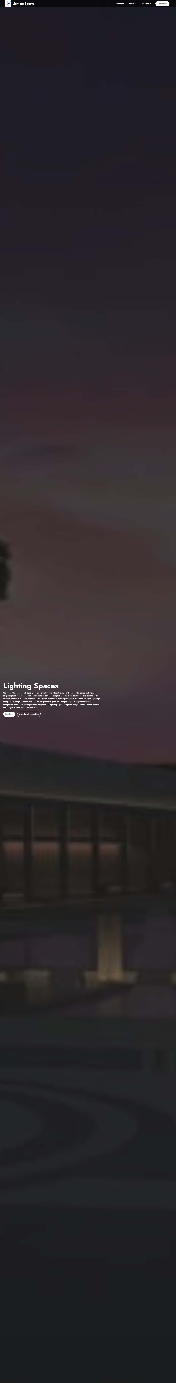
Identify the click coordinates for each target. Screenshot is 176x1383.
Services (120, 3)
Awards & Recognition (29, 714)
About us (132, 3)
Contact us (162, 3)
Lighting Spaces (23, 3)
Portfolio (145, 3)
